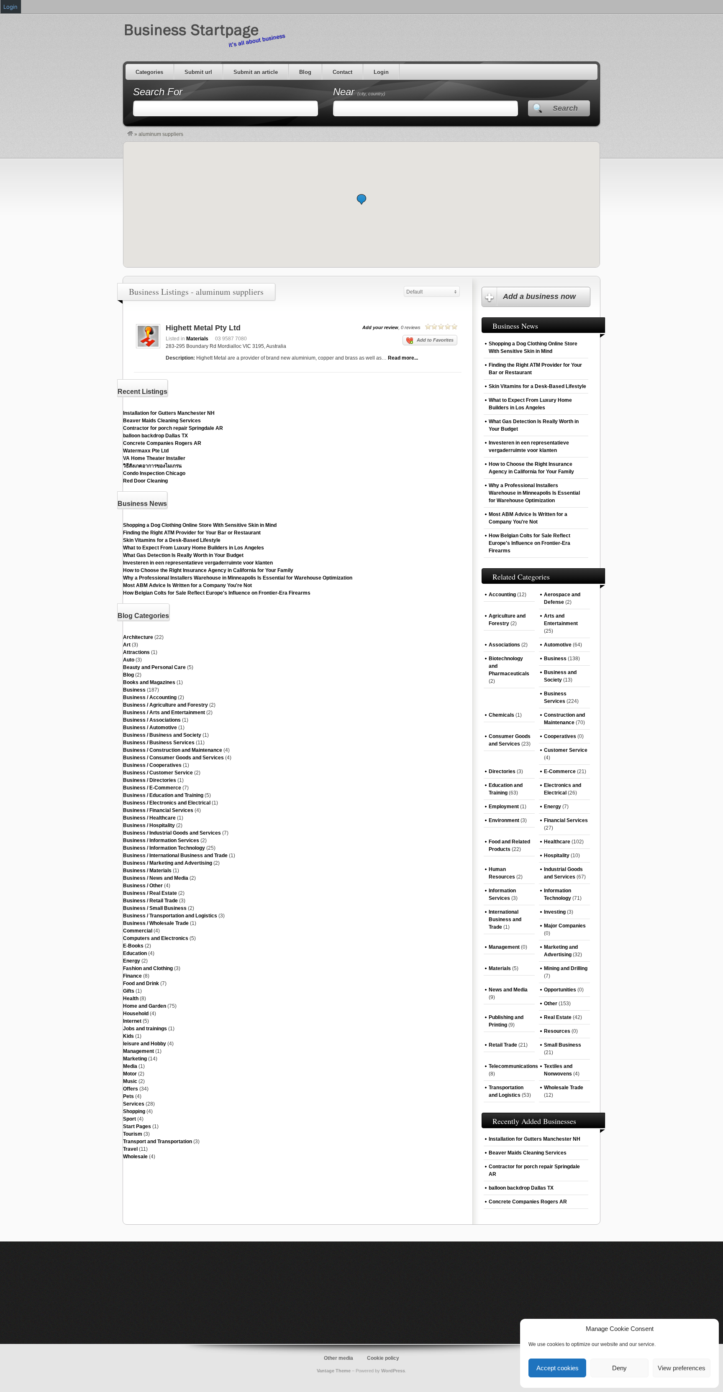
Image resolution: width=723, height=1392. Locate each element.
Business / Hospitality (149, 825)
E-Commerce (560, 771)
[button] (361, 199)
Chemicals (501, 715)
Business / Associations (152, 720)
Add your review (380, 327)
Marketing (135, 1059)
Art (127, 645)
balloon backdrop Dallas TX (155, 436)
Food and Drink (141, 983)
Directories (502, 771)
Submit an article (255, 72)
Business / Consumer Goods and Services (173, 758)
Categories (149, 72)
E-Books (133, 946)
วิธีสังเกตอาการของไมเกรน (152, 466)
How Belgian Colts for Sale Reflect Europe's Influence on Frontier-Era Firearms (216, 593)
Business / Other (143, 886)
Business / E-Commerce (152, 788)
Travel (130, 1149)
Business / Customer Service (158, 773)
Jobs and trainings (145, 1029)
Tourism (132, 1134)
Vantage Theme (334, 1370)
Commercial (137, 931)
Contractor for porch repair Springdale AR (173, 428)
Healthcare (557, 842)
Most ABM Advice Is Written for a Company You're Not (187, 585)
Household (136, 1014)
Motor (130, 1074)
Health (130, 998)
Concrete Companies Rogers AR (162, 443)
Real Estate (558, 1017)
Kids (128, 1036)
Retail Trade (503, 1045)
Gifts (128, 991)
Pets (128, 1096)
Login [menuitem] (10, 6)
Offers (130, 1089)
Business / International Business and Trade (175, 855)
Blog (305, 72)
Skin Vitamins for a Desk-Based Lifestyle (171, 540)
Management (138, 1051)
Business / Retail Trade (150, 901)
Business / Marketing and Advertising (167, 863)
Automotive (558, 645)
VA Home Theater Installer (154, 458)
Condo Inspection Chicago (154, 473)
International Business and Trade (505, 919)
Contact (342, 72)
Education (135, 953)
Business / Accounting (150, 697)
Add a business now (539, 296)
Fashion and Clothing (148, 968)
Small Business (562, 1045)
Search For (157, 91)
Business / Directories (149, 780)
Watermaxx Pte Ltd (146, 451)
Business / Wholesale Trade (156, 923)
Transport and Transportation (157, 1141)
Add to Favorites (435, 339)
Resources (557, 1031)
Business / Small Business (155, 908)
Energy (131, 961)
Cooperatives (560, 736)
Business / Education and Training (163, 795)
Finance (132, 976)
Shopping (134, 1111)
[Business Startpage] (130, 134)
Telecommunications (513, 1066)
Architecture (138, 637)
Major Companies (565, 926)
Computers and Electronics (155, 938)
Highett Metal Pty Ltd (203, 328)
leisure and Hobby (144, 1044)
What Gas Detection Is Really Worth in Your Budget (183, 555)
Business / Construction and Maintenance (172, 750)
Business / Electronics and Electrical (166, 803)
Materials (197, 339)
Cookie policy (383, 1358)
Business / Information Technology (164, 848)
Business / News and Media (155, 878)
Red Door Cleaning (145, 481)
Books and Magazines (149, 682)
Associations (504, 645)
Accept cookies (557, 1368)
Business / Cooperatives (152, 765)
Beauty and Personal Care (154, 667)
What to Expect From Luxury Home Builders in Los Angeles (193, 548)
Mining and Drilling (565, 968)
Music (130, 1081)
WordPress (393, 1370)
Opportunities (560, 990)
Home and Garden (144, 1006)
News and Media (508, 990)
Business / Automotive (150, 727)
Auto (128, 660)
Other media (338, 1358)
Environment (504, 820)
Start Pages (137, 1126)
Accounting (502, 595)
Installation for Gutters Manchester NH (169, 413)
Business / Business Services (159, 743)
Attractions (136, 652)
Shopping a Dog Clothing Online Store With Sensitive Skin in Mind (200, 525)
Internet (132, 1021)
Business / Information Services (161, 840)
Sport (129, 1119)
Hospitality (556, 855)
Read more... (403, 358)
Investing (555, 912)
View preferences (681, 1368)
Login (381, 72)
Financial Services (566, 820)
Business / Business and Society (162, 735)
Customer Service (565, 750)
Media (130, 1066)
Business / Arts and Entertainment (164, 712)
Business (134, 690)
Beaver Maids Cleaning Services (162, 421)
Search (565, 108)
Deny (619, 1368)
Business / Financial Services (158, 810)
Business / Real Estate (150, 893)
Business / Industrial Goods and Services (172, 833)
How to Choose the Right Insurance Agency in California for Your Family (208, 570)
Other (550, 1003)
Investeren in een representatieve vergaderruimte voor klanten (198, 563)
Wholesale (135, 1157)
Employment (504, 807)
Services (133, 1104)
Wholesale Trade (563, 1088)
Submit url (198, 72)
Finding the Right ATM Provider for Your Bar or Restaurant (192, 533)
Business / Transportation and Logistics (170, 916)
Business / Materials (147, 871)
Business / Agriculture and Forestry (165, 705)
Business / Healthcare (149, 818)
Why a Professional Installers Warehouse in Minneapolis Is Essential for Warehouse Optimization (237, 578)
